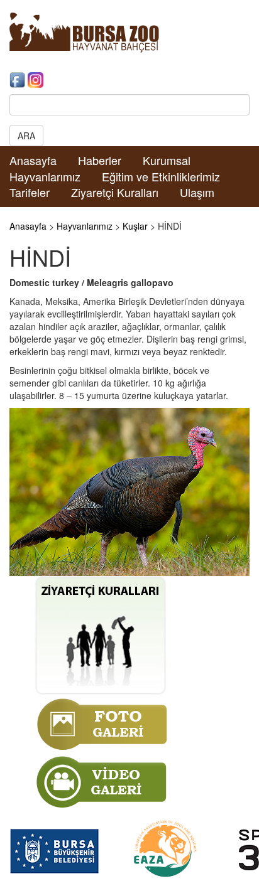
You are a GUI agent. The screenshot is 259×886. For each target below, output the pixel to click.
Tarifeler (29, 192)
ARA (26, 135)
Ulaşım (197, 192)
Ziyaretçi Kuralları (114, 192)
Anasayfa (33, 160)
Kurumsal (166, 160)
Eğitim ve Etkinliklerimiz (161, 176)
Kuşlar (135, 226)
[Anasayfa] (84, 31)
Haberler (99, 160)
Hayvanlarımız (44, 176)
